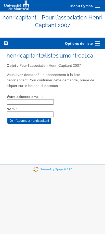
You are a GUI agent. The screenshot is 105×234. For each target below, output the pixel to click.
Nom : (12, 109)
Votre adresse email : (25, 97)
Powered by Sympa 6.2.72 (56, 169)
